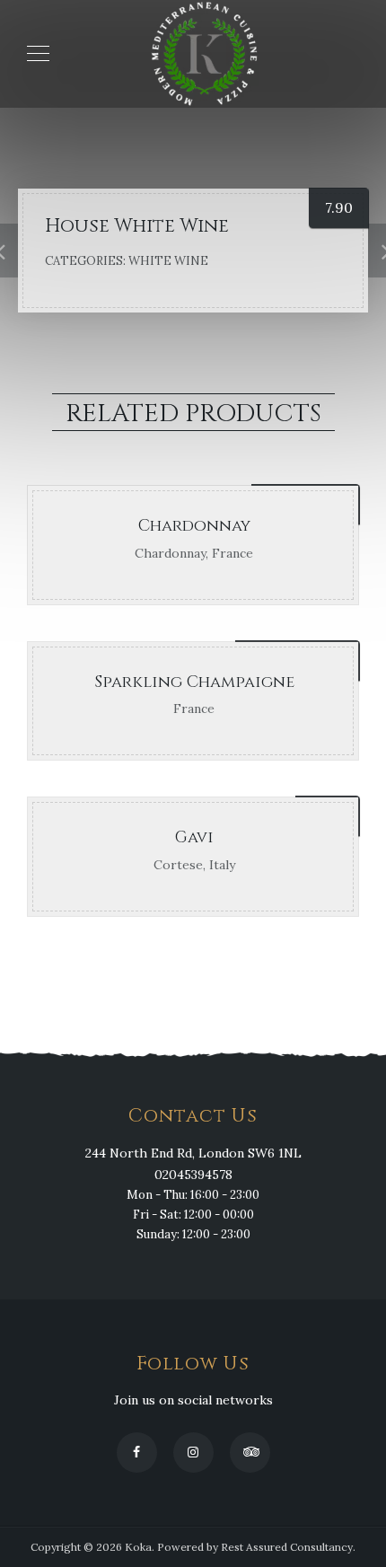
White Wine (168, 261)
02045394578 (193, 1174)
